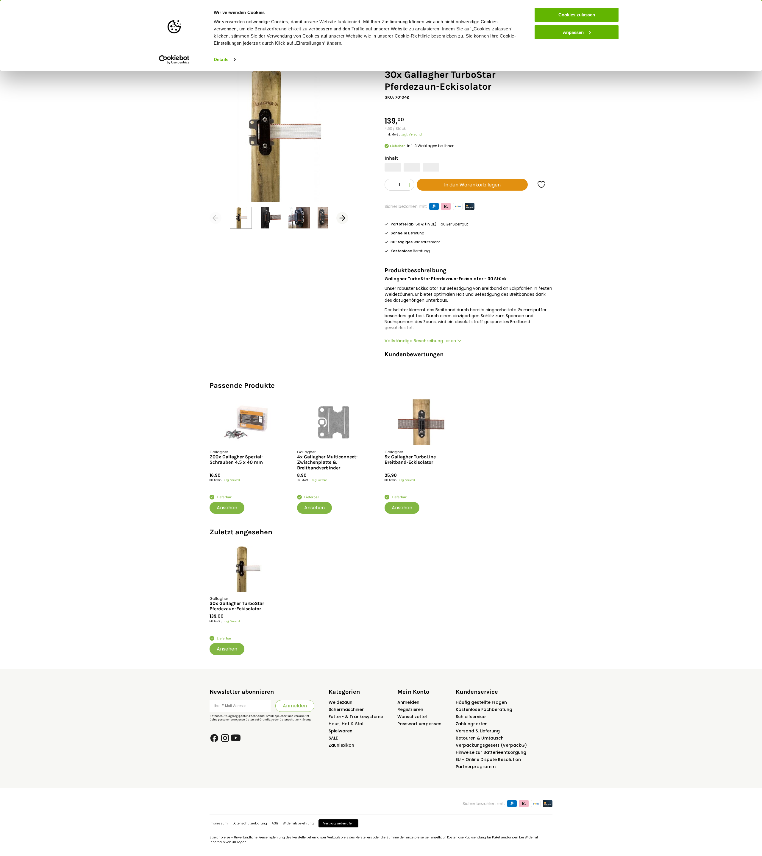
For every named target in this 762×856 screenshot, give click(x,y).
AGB (275, 823)
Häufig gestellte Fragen (481, 702)
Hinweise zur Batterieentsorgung (491, 752)
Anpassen (573, 32)
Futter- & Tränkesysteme (356, 717)
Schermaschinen (347, 709)
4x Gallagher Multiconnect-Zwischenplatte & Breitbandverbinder (327, 462)
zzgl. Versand (411, 134)
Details (221, 59)
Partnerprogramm (476, 767)
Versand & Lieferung (478, 731)
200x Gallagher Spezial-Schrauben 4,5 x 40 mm (236, 459)
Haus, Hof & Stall (347, 724)
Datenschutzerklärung (295, 719)
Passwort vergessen (419, 724)
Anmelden (295, 705)
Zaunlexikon (341, 745)
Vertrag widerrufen (338, 823)
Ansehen (227, 507)
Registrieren (410, 709)
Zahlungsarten (472, 724)
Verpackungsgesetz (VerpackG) (491, 745)
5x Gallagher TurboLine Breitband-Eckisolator (410, 459)
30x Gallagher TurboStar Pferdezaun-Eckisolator (237, 606)
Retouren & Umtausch (480, 738)
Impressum (219, 823)
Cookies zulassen (576, 14)
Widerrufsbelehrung (298, 823)
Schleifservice (470, 717)
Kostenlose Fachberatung (484, 709)
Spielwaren (340, 731)
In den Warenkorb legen (472, 184)
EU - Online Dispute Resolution (488, 759)
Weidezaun (340, 702)
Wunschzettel (412, 717)
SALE (333, 738)
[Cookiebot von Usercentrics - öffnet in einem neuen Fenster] (174, 59)
